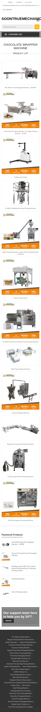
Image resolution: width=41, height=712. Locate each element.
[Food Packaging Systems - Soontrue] (20, 428)
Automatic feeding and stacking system (20, 444)
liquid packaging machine (20, 413)
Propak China (15, 685)
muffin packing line (20, 672)
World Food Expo (11, 642)
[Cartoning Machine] (6, 582)
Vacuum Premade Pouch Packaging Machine (24, 554)
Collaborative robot (20, 177)
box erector (26, 685)
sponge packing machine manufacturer (20, 639)
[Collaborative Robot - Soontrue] (20, 155)
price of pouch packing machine (20, 653)
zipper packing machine (12, 666)
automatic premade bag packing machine (20, 664)
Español (19, 2)
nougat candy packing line (20, 704)
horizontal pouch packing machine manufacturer (20, 682)
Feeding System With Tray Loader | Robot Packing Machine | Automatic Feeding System (24, 568)
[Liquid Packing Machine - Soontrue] (20, 460)
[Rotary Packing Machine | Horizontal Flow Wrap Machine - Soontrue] (20, 109)
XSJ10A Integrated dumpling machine (20, 520)
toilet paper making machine (20, 369)
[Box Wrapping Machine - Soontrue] (20, 72)
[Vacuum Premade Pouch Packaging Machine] (6, 556)
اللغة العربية (28, 2)
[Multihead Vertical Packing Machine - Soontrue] (20, 192)
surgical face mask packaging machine (20, 650)
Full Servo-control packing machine (20, 645)
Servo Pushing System (19, 592)
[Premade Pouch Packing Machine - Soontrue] (20, 319)
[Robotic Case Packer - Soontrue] (20, 276)
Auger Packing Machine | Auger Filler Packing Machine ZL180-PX (20, 253)
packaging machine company (20, 691)
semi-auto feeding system (20, 669)
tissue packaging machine (20, 699)
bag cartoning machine (20, 677)
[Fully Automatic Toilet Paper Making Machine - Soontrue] (20, 355)
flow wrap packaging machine (20, 656)
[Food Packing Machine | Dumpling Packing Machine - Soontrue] (20, 498)
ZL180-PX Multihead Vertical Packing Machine (20, 208)
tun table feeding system (20, 637)
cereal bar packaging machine (20, 696)
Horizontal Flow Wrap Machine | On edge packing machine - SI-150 (20, 132)
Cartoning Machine (18, 579)
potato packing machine (28, 642)
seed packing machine (20, 688)
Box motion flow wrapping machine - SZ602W (20, 87)
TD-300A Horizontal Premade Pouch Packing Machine (20, 342)
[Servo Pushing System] (6, 593)
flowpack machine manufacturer (20, 680)
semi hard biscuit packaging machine (20, 701)
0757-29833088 (7, 10)
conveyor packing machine (20, 648)
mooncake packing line (20, 661)
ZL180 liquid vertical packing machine (20, 476)
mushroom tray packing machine (20, 693)
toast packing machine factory (20, 674)
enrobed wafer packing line (20, 658)
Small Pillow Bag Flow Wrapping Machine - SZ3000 (23, 543)
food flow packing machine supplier (20, 707)
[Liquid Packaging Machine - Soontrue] (20, 390)
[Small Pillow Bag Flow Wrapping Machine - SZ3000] (6, 544)
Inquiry (9, 620)
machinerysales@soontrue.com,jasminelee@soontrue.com (20, 5)
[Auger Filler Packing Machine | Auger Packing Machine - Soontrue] (20, 230)
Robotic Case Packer (21, 298)
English (10, 2)
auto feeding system (30, 666)
